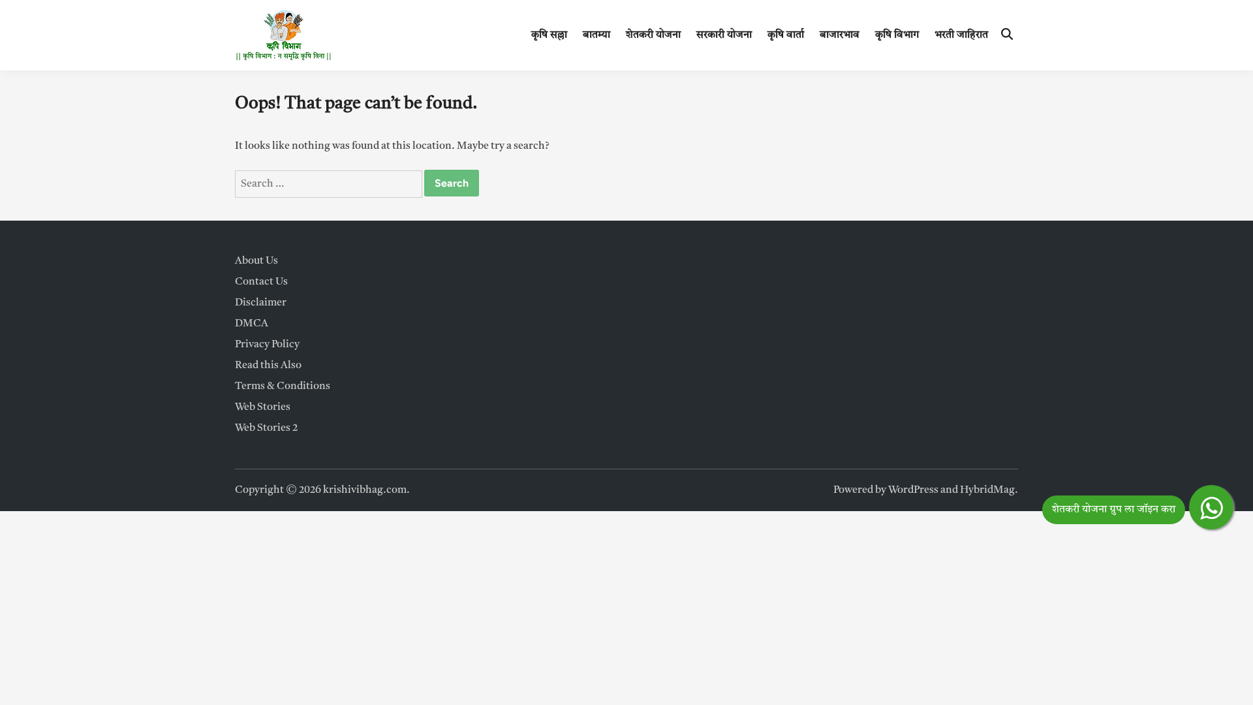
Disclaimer (260, 303)
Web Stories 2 (266, 428)
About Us (256, 261)
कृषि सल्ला (549, 35)
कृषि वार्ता (785, 35)
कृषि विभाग (897, 35)
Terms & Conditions (282, 386)
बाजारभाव (839, 35)
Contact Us (261, 282)
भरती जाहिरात (961, 35)
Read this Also (268, 365)
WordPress (913, 490)
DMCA (251, 324)
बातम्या (596, 35)
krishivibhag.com (365, 490)
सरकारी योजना (724, 35)
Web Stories (262, 407)
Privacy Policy (267, 344)
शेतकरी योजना (653, 35)
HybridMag (987, 490)
